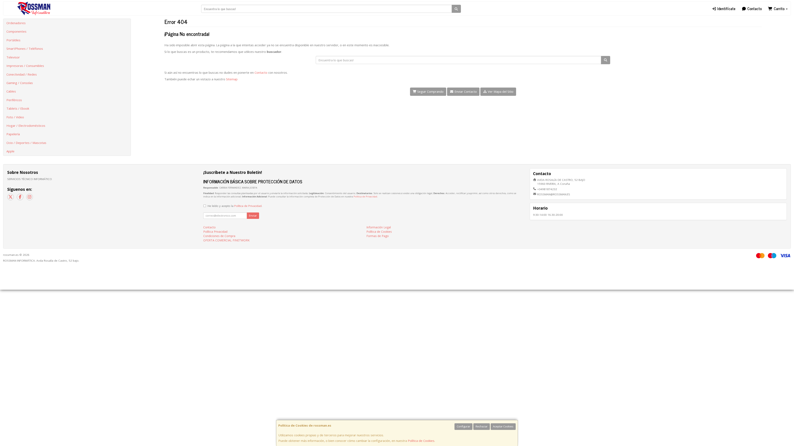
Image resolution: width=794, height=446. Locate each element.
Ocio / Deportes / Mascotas (26, 143)
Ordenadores (16, 23)
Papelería (13, 134)
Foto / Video (15, 117)
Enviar (253, 215)
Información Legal (378, 227)
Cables (11, 91)
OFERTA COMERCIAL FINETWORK (226, 240)
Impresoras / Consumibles (25, 66)
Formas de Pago (377, 236)
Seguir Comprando (430, 91)
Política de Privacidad (365, 196)
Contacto (754, 8)
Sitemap (232, 79)
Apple (10, 151)
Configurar (463, 426)
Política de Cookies (421, 441)
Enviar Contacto (465, 91)
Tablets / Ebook (17, 108)
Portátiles (13, 40)
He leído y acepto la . (235, 206)
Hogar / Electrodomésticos (25, 125)
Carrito (779, 8)
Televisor (13, 57)
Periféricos (14, 100)
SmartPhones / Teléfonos (24, 48)
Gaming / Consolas (19, 83)
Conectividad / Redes (21, 74)
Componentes (16, 31)
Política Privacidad (215, 232)
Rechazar (482, 426)
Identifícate (725, 8)
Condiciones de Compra (219, 236)
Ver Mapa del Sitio (500, 91)
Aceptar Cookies (503, 426)
